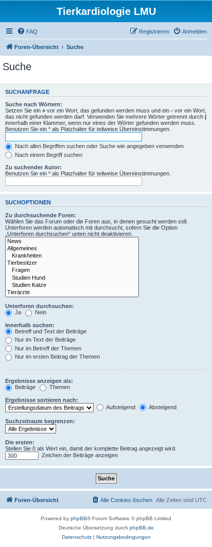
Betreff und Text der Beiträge (49, 331)
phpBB (78, 518)
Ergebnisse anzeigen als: (39, 381)
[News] (72, 241)
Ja (17, 312)
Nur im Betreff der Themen (47, 348)
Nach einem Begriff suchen (47, 155)
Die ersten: (19, 442)
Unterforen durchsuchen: (39, 306)
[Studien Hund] (72, 278)
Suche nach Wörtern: (33, 104)
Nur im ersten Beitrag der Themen (56, 356)
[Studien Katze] (72, 285)
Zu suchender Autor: (33, 167)
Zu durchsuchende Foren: (40, 215)
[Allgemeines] (72, 248)
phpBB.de (142, 527)
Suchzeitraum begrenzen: (40, 421)
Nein (39, 312)
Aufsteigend (120, 407)
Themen (59, 387)
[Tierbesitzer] (72, 263)
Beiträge (24, 387)
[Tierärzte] (72, 292)
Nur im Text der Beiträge (44, 339)
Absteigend (162, 407)
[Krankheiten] (72, 256)
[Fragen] (72, 270)
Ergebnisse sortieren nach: (41, 400)
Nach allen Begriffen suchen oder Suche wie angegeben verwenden (98, 146)
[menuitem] (27, 31)
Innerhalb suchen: (30, 325)
